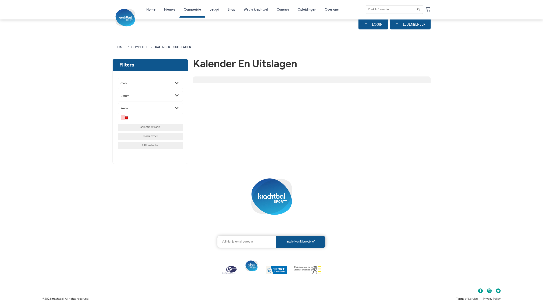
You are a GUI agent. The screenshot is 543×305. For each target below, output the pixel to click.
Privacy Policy (492, 298)
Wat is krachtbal (256, 9)
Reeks (124, 108)
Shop (231, 9)
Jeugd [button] (214, 9)
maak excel (150, 136)
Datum (124, 95)
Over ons (332, 9)
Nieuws (169, 9)
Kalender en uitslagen (173, 47)
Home (150, 9)
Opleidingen (307, 9)
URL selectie (150, 145)
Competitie (139, 47)
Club (123, 83)
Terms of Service (467, 298)
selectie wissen (150, 127)
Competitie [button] (192, 9)
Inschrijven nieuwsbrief (301, 241)
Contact (283, 9)
